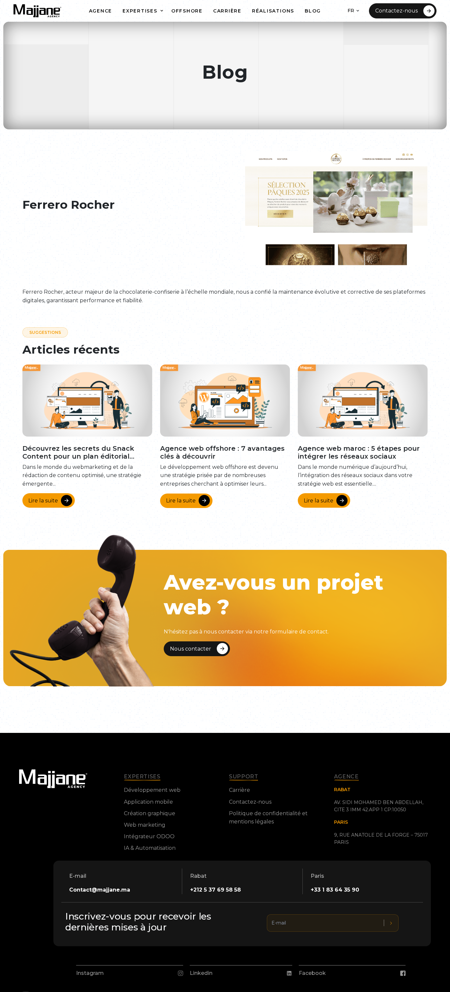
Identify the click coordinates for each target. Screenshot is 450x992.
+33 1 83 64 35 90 (335, 890)
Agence (100, 11)
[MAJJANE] (37, 11)
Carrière (239, 790)
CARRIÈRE (227, 11)
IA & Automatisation (150, 848)
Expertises (140, 11)
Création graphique (149, 813)
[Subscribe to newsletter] (391, 923)
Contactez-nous (396, 11)
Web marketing (144, 825)
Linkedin (201, 973)
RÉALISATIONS (273, 11)
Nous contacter (190, 649)
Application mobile (148, 802)
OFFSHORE (187, 11)
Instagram (90, 973)
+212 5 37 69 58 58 (215, 890)
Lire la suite (43, 500)
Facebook (312, 973)
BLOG (313, 11)
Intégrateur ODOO (149, 836)
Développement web (152, 790)
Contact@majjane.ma (99, 890)
